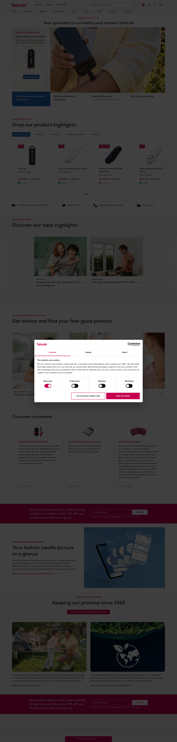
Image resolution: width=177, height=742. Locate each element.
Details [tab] (89, 352)
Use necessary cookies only (88, 396)
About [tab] (124, 352)
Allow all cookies (123, 396)
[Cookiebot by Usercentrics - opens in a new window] (129, 344)
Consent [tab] (52, 352)
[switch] (75, 386)
